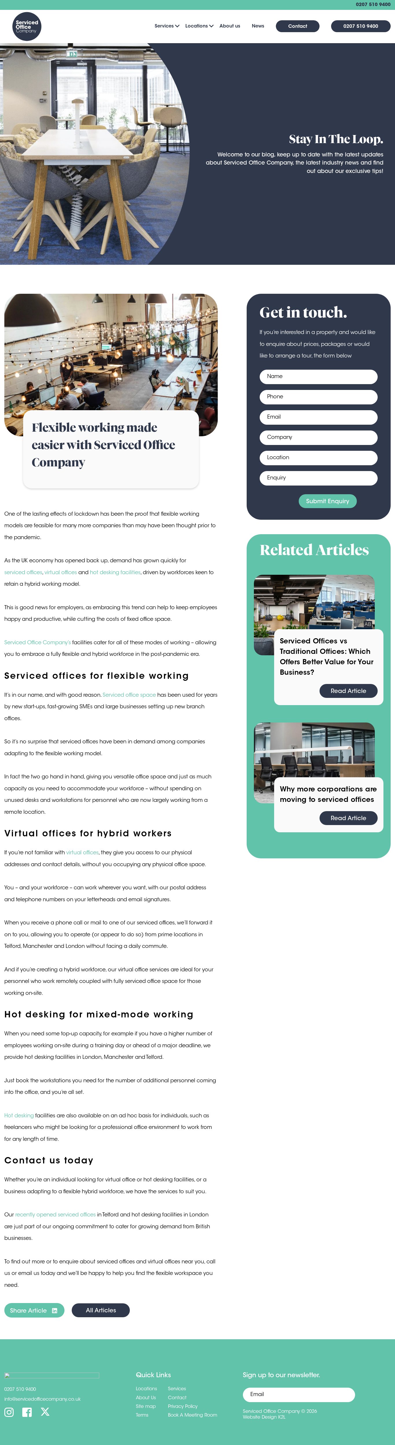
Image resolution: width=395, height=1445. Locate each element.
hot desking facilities (115, 573)
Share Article (29, 1311)
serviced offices (23, 573)
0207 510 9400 (373, 5)
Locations (196, 26)
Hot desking (19, 1116)
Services (164, 26)
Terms (142, 1415)
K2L (281, 1417)
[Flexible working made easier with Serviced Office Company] (111, 365)
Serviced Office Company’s (37, 643)
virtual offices (61, 573)
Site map (146, 1406)
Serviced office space (129, 695)
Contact (297, 26)
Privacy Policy (183, 1406)
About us (229, 26)
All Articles (101, 1311)
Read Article (348, 691)
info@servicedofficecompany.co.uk (42, 1399)
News (258, 26)
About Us (146, 1398)
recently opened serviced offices (55, 1215)
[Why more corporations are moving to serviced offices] (314, 762)
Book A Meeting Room (192, 1415)
